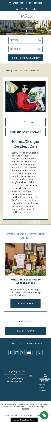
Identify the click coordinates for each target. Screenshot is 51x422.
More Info (30, 9)
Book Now (25, 122)
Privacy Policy (26, 415)
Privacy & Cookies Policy (24, 420)
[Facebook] (10, 352)
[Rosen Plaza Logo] (25, 15)
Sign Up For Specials (25, 132)
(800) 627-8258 (30, 407)
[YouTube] (28, 352)
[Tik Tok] (40, 352)
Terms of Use (10, 415)
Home (7, 70)
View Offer (25, 303)
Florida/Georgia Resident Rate (26, 70)
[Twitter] (22, 352)
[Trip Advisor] (34, 353)
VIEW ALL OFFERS (25, 331)
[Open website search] (17, 9)
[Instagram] (16, 352)
